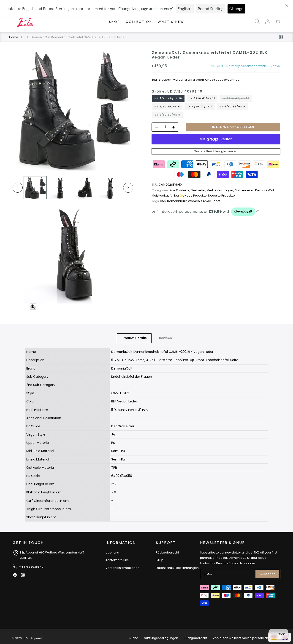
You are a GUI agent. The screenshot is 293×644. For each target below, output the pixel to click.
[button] (257, 22)
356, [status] (159, 201)
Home (13, 37)
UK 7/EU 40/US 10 (168, 98)
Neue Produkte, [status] (196, 196)
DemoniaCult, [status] (265, 190)
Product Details (134, 338)
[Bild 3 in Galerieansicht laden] (85, 187)
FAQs (159, 560)
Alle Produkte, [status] (171, 190)
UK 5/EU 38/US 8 (232, 106)
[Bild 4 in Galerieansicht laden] (110, 187)
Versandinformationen (122, 568)
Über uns (112, 552)
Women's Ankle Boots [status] (204, 201)
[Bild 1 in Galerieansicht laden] (35, 187)
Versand (180, 79)
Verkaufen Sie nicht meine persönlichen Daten (247, 638)
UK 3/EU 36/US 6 (167, 106)
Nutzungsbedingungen (161, 638)
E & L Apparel (33, 638)
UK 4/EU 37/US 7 (200, 106)
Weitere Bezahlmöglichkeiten (216, 151)
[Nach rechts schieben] (128, 188)
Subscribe (267, 574)
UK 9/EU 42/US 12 (237, 99)
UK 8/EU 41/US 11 (202, 98)
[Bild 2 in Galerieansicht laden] (60, 187)
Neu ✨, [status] (178, 196)
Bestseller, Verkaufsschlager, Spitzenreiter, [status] (223, 190)
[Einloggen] (267, 22)
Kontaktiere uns (117, 560)
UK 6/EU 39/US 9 (169, 115)
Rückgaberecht (167, 552)
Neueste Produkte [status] (221, 196)
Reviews (165, 338)
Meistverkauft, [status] (162, 196)
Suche (133, 638)
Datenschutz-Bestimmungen (177, 568)
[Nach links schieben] (18, 188)
